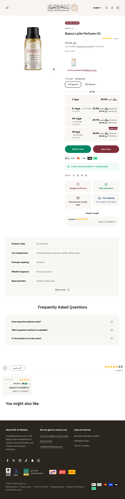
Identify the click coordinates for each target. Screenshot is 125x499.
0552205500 (46, 441)
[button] (92, 99)
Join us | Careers (82, 445)
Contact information (74, 486)
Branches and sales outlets (86, 436)
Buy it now (106, 149)
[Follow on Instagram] (20, 460)
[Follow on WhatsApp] (38, 460)
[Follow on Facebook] (7, 460)
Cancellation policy (14, 489)
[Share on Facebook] (74, 175)
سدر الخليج (69, 28)
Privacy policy (25, 486)
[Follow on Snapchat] (32, 460)
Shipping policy (57, 486)
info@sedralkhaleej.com (51, 446)
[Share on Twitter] (78, 175)
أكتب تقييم (17, 368)
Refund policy (11, 486)
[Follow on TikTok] (26, 460)
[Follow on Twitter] (13, 460)
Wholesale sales (81, 440)
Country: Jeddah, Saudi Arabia (54, 436)
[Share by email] (86, 175)
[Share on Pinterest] (82, 175)
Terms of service (41, 486)
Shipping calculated (84, 46)
